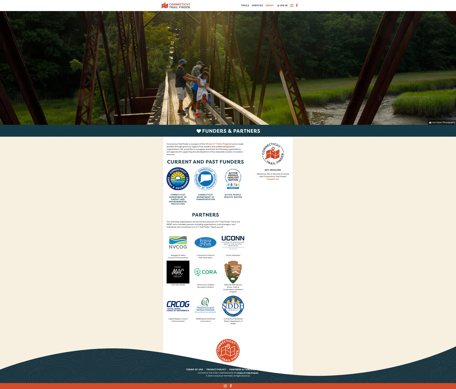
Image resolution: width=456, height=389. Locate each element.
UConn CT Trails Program (218, 144)
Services (257, 5)
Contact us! (273, 179)
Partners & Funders (242, 369)
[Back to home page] (175, 5)
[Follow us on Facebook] (296, 6)
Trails (245, 5)
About (270, 5)
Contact (264, 369)
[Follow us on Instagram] (291, 6)
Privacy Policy (216, 369)
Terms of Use (194, 369)
